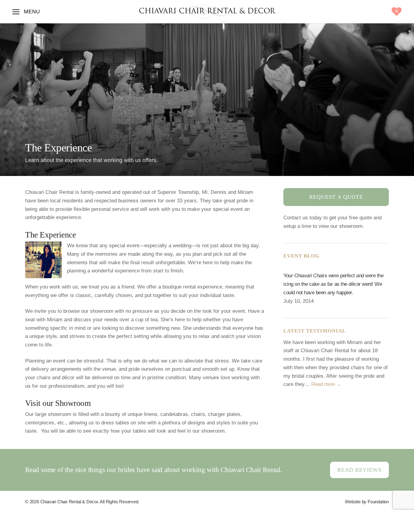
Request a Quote (336, 197)
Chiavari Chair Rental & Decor (207, 11)
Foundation (378, 501)
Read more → (326, 384)
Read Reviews (359, 470)
